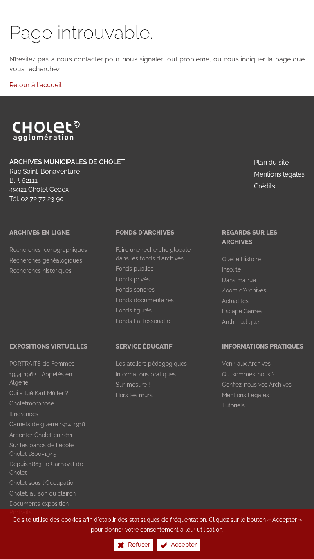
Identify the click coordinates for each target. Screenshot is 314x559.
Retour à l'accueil (35, 85)
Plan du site (271, 162)
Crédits (264, 186)
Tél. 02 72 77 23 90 (36, 199)
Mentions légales (279, 174)
